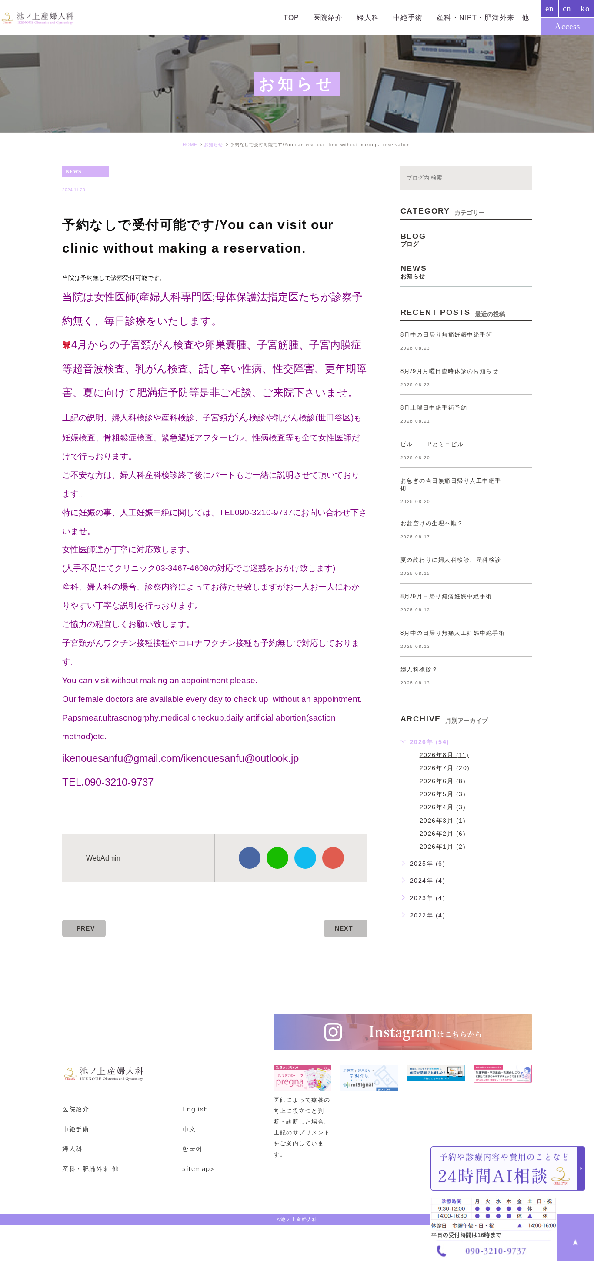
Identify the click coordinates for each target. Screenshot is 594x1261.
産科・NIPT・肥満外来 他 (502, 17)
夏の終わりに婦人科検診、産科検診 (450, 560)
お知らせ (213, 144)
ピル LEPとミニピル (432, 444)
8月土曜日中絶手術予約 (433, 407)
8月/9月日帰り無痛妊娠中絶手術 (446, 596)
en (549, 8)
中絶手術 (453, 17)
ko (585, 8)
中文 (189, 1129)
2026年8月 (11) (444, 754)
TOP (367, 17)
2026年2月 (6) (443, 833)
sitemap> (198, 1169)
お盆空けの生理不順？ (432, 523)
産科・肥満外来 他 (90, 1169)
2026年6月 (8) (443, 780)
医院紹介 (395, 17)
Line (277, 858)
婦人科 (423, 17)
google (333, 858)
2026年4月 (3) (443, 807)
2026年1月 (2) (443, 846)
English (195, 1109)
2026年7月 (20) (445, 767)
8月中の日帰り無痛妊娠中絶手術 (446, 334)
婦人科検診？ (419, 669)
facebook (249, 858)
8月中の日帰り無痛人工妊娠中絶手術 (452, 633)
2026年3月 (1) (443, 820)
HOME (190, 144)
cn (567, 8)
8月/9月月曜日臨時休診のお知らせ (449, 371)
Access (568, 26)
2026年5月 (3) (443, 794)
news (73, 171)
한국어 (192, 1149)
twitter (305, 858)
